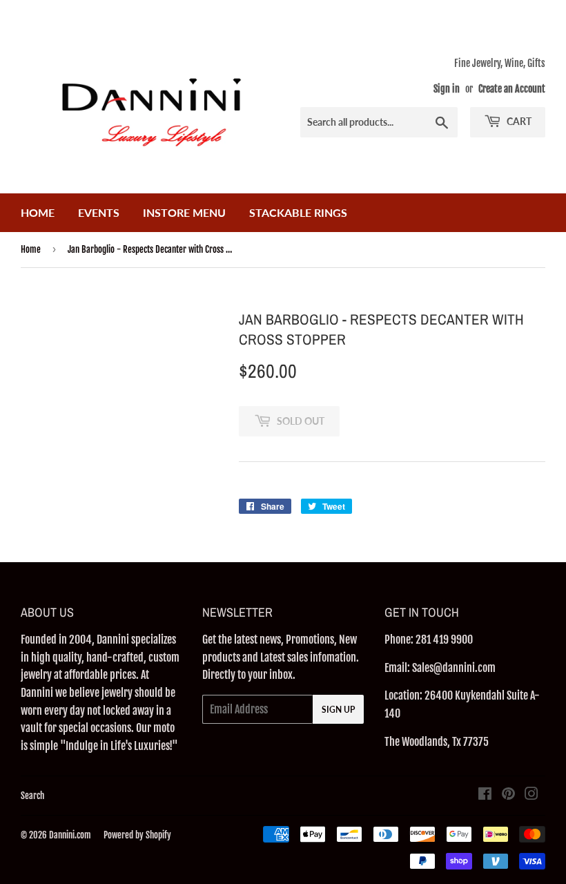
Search (32, 795)
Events (98, 212)
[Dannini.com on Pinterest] (508, 795)
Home (38, 212)
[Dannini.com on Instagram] (531, 795)
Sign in (446, 89)
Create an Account (511, 89)
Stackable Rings (298, 212)
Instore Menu (184, 212)
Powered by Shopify (137, 834)
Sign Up (338, 709)
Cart (518, 121)
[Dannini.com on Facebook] (485, 795)
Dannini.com (70, 834)
